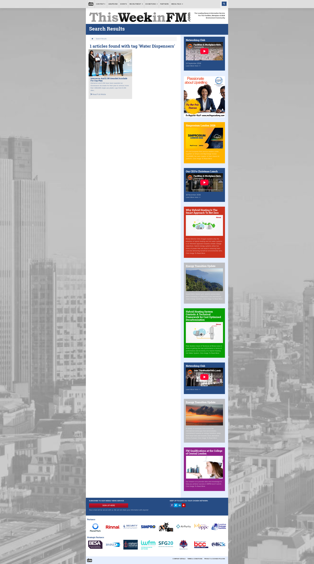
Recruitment (136, 4)
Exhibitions (150, 4)
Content (100, 4)
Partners (164, 4)
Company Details (179, 559)
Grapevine (113, 4)
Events (123, 4)
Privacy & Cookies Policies (214, 559)
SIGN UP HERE (108, 505)
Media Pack (176, 4)
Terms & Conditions (194, 559)
